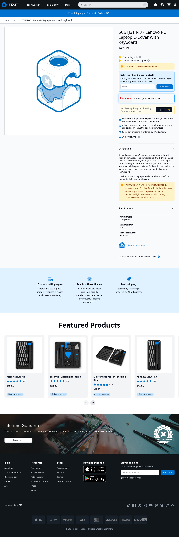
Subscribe (167, 472)
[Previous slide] (86, 402)
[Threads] (167, 505)
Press (33, 486)
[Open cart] (169, 5)
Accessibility (63, 468)
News (33, 490)
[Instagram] (145, 505)
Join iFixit (164, 109)
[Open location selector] (162, 5)
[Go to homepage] (11, 4)
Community (36, 468)
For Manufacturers (39, 481)
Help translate (11, 505)
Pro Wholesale (37, 472)
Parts (14, 20)
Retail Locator (37, 477)
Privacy (60, 472)
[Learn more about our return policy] (139, 137)
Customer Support (13, 472)
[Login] (175, 5)
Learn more (18, 440)
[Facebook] (134, 505)
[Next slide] (92, 402)
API (6, 486)
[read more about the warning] (158, 256)
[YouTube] (151, 505)
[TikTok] (128, 505)
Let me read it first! (132, 477)
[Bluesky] (161, 505)
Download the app (93, 462)
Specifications (126, 208)
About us (8, 468)
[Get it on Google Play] (94, 478)
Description (125, 148)
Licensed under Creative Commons (97, 529)
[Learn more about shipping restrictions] (140, 57)
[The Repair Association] (173, 505)
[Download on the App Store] (94, 469)
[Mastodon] (156, 505)
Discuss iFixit (10, 477)
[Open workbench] (155, 5)
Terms (60, 477)
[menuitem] (34, 4)
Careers (8, 481)
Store (6, 20)
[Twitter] (139, 505)
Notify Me (164, 86)
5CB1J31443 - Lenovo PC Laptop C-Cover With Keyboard (46, 20)
